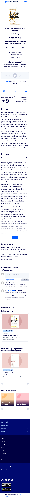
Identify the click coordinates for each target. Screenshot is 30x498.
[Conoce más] (14, 96)
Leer (15, 238)
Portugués (3, 453)
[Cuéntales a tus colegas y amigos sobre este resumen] (20, 91)
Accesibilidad (4, 476)
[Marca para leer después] (9, 91)
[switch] (15, 75)
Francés (3, 456)
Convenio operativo (6, 473)
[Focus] (15, 360)
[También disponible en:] (26, 91)
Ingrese (8, 81)
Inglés (2, 438)
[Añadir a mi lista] (15, 91)
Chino (2, 450)
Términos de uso (5, 469)
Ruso (2, 447)
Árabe (2, 459)
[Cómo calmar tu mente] (15, 321)
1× (6, 75)
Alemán (3, 441)
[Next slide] (28, 384)
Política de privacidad (6, 466)
